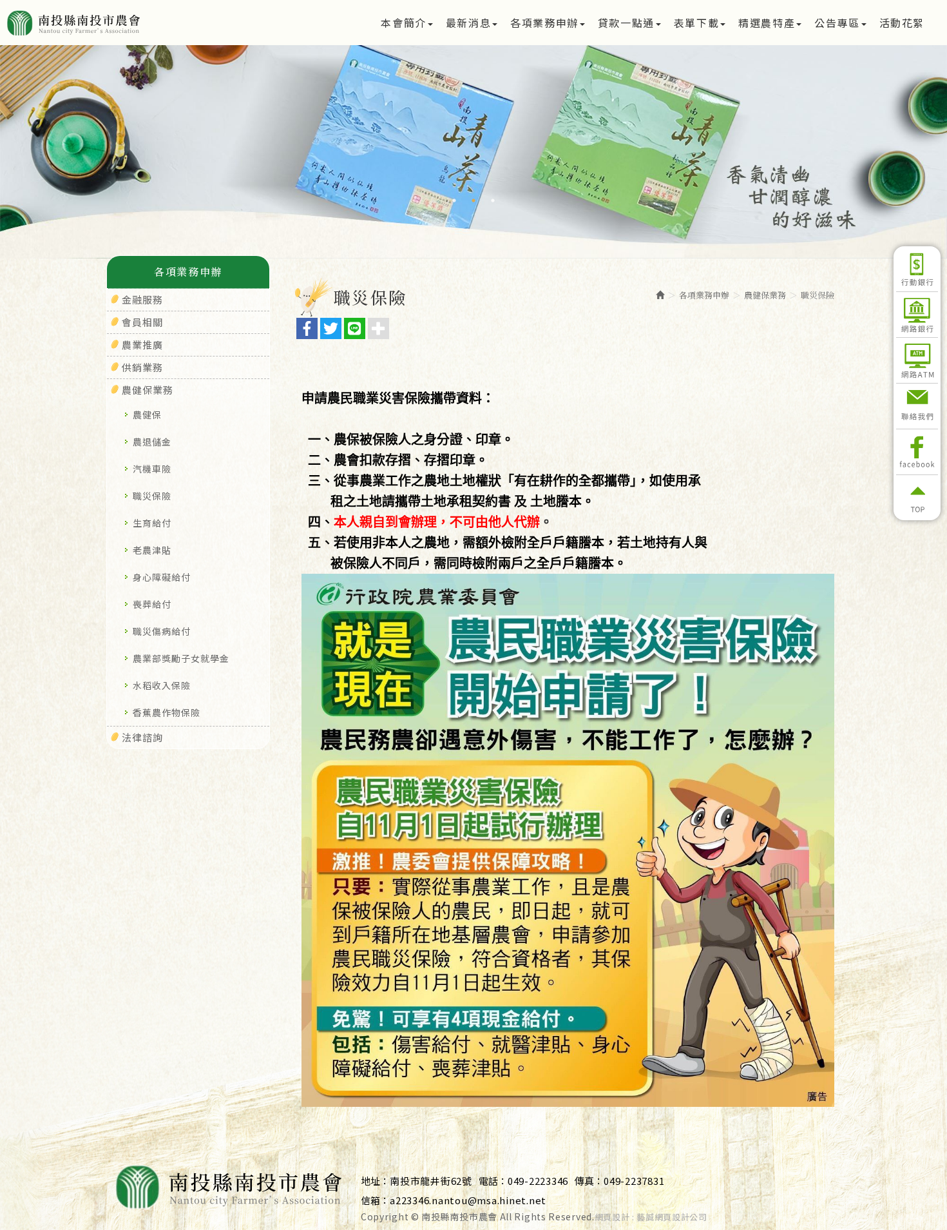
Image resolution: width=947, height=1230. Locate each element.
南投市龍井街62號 (431, 1180)
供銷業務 (142, 367)
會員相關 (142, 322)
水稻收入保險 (162, 685)
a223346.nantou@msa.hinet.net (468, 1200)
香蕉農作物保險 (166, 712)
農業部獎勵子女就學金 (181, 658)
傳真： (589, 1180)
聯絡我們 (917, 406)
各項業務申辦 (704, 295)
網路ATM (917, 360)
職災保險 (152, 495)
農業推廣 (142, 344)
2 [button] (473, 200)
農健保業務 (147, 389)
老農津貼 (152, 549)
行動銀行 (917, 268)
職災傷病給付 (162, 631)
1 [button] (454, 200)
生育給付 (152, 522)
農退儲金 (152, 441)
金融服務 (142, 299)
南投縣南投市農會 (117, 22)
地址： (375, 1180)
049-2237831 (634, 1180)
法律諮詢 (142, 737)
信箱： (375, 1200)
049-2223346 (538, 1180)
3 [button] (492, 200)
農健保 (147, 414)
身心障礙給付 (162, 577)
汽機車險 (152, 468)
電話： (493, 1180)
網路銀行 (917, 314)
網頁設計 (612, 1217)
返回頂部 (917, 497)
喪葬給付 (152, 604)
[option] (473, 134)
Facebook (917, 451)
